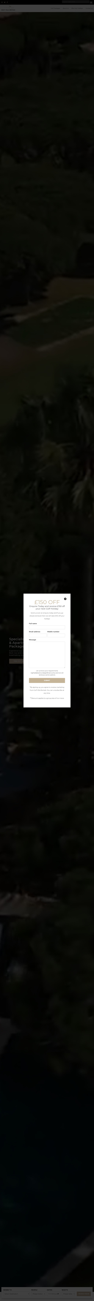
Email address (34, 631)
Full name (33, 623)
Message (32, 640)
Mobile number (53, 631)
